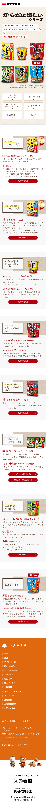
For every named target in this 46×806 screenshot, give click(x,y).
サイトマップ (7, 730)
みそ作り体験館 (9, 721)
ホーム (7, 654)
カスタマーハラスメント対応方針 (15, 738)
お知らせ (8, 679)
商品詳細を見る (23, 181)
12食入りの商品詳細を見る (23, 480)
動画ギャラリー (11, 683)
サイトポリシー (29, 728)
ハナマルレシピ (11, 670)
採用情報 (8, 700)
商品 (6, 658)
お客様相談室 (10, 704)
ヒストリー (9, 696)
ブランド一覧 (10, 662)
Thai (25, 745)
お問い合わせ (10, 708)
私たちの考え (10, 666)
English (18, 745)
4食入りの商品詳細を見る (23, 474)
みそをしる (9, 675)
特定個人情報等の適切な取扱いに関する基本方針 (21, 734)
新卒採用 (26, 721)
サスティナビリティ (13, 691)
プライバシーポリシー (10, 728)
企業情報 (8, 687)
